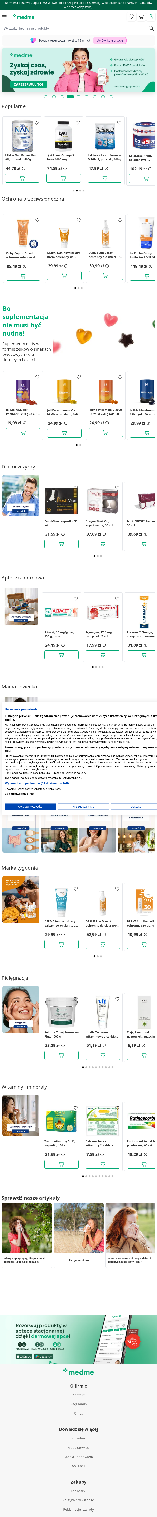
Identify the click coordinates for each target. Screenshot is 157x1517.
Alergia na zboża (79, 1260)
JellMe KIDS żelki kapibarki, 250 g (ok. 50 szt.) (22, 412)
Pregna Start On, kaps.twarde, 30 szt (99, 523)
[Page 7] (102, 1067)
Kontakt (78, 1395)
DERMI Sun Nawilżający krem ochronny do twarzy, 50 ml (63, 255)
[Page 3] (80, 190)
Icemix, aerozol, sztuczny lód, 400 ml (102, 157)
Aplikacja (78, 1466)
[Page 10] (112, 1067)
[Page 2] (77, 190)
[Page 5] (96, 1067)
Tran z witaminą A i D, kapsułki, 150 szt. (59, 1143)
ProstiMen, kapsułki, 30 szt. (60, 523)
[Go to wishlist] (131, 16)
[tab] (45, 96)
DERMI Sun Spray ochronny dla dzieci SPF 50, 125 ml (105, 255)
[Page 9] (109, 1067)
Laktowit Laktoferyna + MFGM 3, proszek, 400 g (22, 157)
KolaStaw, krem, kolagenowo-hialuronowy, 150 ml (60, 158)
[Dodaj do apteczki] (37, 123)
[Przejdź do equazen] (78, 70)
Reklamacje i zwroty (78, 1509)
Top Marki (78, 1491)
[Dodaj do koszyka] (22, 178)
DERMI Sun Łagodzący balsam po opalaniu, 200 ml (61, 923)
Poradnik (79, 1438)
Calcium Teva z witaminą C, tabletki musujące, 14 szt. (100, 1143)
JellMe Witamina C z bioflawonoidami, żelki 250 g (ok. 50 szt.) (63, 412)
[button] (23, 168)
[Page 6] (99, 1067)
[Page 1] (73, 190)
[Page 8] (106, 1067)
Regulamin (78, 1404)
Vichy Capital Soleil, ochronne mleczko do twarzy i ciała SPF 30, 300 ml (21, 255)
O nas (78, 1413)
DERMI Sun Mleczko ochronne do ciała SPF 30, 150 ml (101, 923)
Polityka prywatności (79, 1500)
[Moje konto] (150, 16)
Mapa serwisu (78, 1447)
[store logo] (23, 16)
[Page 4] (83, 190)
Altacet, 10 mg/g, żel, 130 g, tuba (59, 634)
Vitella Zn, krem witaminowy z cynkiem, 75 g (102, 1034)
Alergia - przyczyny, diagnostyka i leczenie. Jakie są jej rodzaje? (24, 1260)
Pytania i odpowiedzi (78, 1456)
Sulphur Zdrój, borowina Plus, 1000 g (61, 1034)
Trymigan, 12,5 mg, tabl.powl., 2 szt (99, 634)
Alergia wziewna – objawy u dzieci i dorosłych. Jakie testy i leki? (129, 1260)
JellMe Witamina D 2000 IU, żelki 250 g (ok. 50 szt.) (105, 412)
